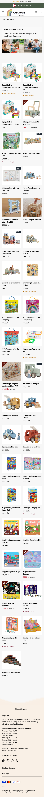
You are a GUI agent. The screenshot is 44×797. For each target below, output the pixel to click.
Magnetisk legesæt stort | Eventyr (32, 477)
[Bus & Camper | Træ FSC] (32, 207)
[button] (40, 12)
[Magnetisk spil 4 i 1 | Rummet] (11, 590)
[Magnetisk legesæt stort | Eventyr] (32, 463)
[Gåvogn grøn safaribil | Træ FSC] (32, 109)
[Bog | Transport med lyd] (11, 559)
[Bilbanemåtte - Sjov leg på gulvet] (11, 175)
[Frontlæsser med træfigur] (32, 402)
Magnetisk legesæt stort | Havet (11, 477)
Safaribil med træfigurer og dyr (11, 284)
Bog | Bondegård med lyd (32, 540)
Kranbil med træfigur (10, 415)
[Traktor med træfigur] (32, 371)
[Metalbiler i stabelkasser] (11, 660)
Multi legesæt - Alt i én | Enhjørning (32, 319)
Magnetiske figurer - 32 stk (31, 350)
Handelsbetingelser (17, 790)
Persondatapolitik (30, 790)
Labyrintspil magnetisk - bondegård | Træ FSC (11, 385)
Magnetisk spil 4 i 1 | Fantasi (30, 573)
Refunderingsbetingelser (22, 792)
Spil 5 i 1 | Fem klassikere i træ (11, 155)
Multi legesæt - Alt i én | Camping (11, 319)
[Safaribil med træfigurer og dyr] (11, 270)
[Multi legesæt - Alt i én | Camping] (11, 305)
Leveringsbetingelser (8, 792)
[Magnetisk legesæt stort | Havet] (11, 463)
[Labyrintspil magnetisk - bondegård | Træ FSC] (11, 371)
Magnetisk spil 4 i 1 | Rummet (9, 604)
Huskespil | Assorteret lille (31, 639)
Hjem (3, 19)
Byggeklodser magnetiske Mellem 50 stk (31, 87)
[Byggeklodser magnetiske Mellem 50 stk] (32, 72)
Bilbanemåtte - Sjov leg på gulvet (10, 189)
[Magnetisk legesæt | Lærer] (11, 625)
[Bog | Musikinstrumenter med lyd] (11, 527)
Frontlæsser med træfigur (29, 416)
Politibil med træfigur (10, 447)
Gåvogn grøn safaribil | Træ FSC (31, 123)
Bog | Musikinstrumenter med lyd (11, 541)
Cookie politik (6, 790)
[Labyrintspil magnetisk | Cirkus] (32, 270)
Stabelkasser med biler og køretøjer (10, 252)
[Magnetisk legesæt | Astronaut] (32, 590)
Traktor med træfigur (31, 384)
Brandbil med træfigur (31, 447)
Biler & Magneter (11, 19)
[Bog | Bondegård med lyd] (32, 527)
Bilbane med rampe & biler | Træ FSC (10, 221)
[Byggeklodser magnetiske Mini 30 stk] (11, 109)
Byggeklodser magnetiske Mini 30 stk (11, 123)
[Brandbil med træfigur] (32, 434)
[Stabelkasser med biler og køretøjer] (11, 238)
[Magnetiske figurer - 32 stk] (32, 336)
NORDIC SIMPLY (11, 787)
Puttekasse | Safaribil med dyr (31, 252)
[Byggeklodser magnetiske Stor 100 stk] (11, 72)
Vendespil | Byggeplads (31, 508)
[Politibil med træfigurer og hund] (32, 175)
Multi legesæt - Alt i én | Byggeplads (11, 350)
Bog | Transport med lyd (11, 572)
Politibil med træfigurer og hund (32, 189)
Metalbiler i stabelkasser (11, 672)
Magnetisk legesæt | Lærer (9, 639)
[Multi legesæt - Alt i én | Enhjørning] (32, 305)
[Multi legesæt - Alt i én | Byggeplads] (11, 336)
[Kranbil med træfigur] (11, 402)
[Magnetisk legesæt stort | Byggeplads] (11, 495)
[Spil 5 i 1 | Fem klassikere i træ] (11, 141)
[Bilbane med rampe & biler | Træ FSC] (11, 207)
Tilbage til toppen (21, 709)
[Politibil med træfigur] (11, 434)
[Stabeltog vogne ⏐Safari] (32, 141)
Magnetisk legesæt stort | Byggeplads (11, 509)
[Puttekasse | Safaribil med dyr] (32, 238)
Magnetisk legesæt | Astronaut (30, 604)
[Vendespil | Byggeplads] (32, 495)
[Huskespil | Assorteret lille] (32, 625)
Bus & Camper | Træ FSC (32, 220)
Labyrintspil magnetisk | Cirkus (32, 284)
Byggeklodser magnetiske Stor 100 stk (11, 86)
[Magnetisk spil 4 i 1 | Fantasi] (32, 559)
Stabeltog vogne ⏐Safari (31, 153)
